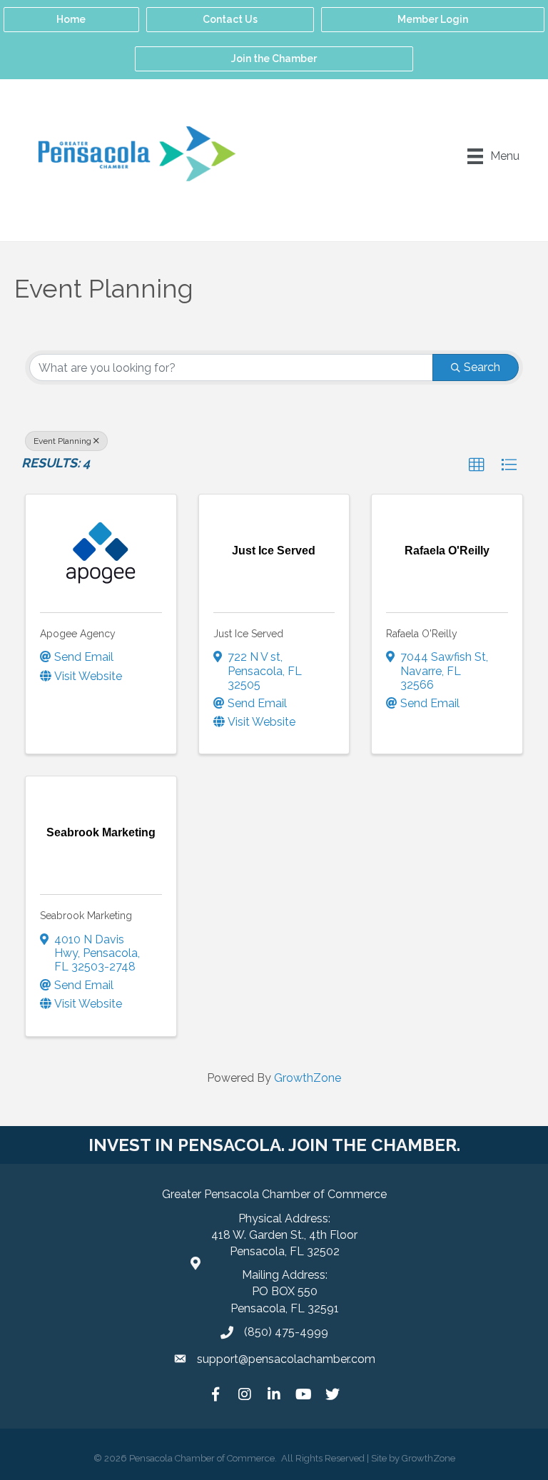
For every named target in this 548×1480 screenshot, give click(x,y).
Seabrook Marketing (86, 915)
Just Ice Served (248, 633)
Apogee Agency (78, 633)
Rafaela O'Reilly (421, 633)
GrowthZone (307, 1078)
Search (482, 367)
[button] (476, 465)
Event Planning (62, 441)
